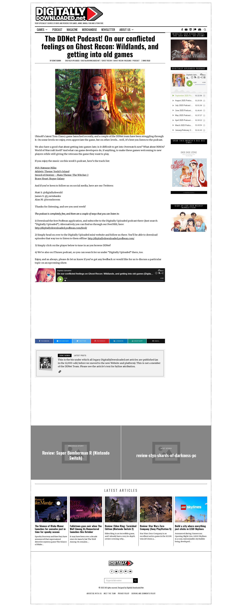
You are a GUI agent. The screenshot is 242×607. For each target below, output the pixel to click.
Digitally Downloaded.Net (135, 587)
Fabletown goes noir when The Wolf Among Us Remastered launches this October (86, 529)
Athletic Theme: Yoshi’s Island (52, 171)
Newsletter (108, 29)
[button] (135, 580)
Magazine (72, 29)
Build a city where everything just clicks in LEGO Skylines (190, 527)
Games (40, 29)
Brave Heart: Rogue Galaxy (50, 178)
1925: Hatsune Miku (45, 167)
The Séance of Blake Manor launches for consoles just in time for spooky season (50, 529)
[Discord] (199, 29)
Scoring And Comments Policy (143, 593)
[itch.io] (191, 29)
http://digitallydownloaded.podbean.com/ (111, 238)
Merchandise (89, 29)
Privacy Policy (123, 593)
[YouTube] (186, 29)
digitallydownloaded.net (90, 60)
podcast (136, 60)
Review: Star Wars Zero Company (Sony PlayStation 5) (155, 527)
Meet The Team (110, 593)
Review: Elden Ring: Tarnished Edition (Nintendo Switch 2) (120, 527)
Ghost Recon (107, 60)
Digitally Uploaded (72, 60)
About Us (124, 29)
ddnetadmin (56, 60)
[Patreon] (195, 29)
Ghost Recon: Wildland (122, 60)
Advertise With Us (94, 593)
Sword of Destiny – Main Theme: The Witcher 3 (61, 175)
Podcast (57, 29)
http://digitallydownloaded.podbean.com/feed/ (61, 227)
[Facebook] (182, 29)
